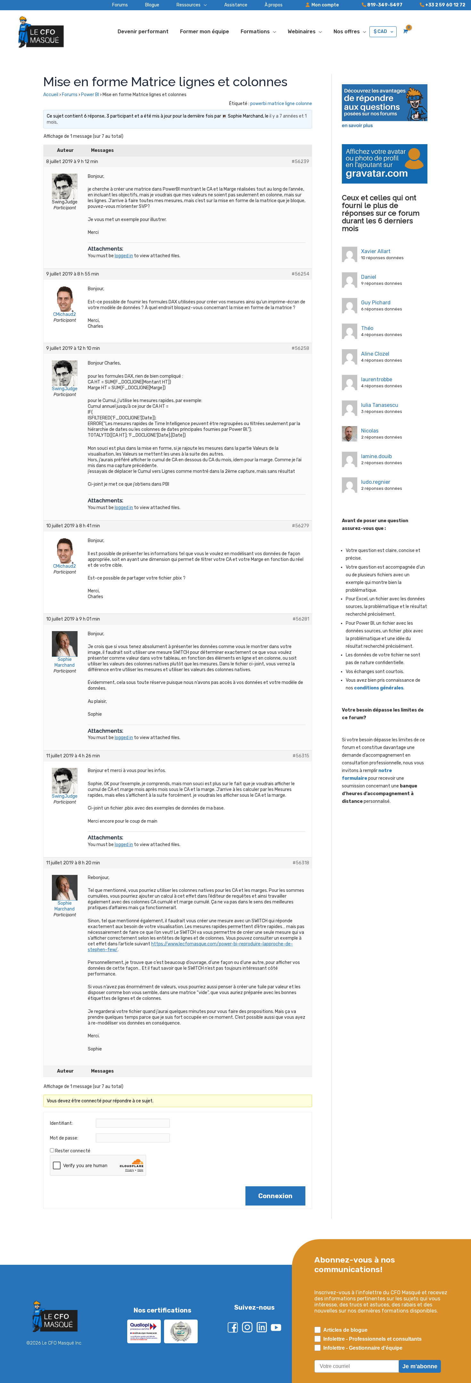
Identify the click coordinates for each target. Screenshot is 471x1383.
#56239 (300, 161)
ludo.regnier (375, 482)
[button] (183, 5)
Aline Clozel (375, 354)
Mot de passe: (64, 1138)
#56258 (300, 348)
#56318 (301, 863)
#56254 (300, 274)
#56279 (300, 526)
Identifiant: (61, 1123)
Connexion (275, 1196)
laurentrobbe (376, 379)
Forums (70, 94)
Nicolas (369, 431)
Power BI (90, 94)
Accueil (50, 94)
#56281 (301, 619)
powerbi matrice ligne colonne (281, 103)
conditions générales (378, 688)
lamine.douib (376, 456)
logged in (124, 256)
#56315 (301, 756)
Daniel (368, 277)
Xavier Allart (376, 251)
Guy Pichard (376, 303)
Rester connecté (72, 1151)
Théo (367, 328)
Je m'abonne (419, 1366)
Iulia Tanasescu (379, 405)
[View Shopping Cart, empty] (405, 31)
